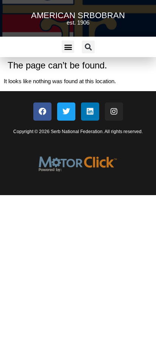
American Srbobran (78, 15)
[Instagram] (114, 111)
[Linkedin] (90, 111)
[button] (68, 46)
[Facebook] (42, 111)
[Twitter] (66, 111)
